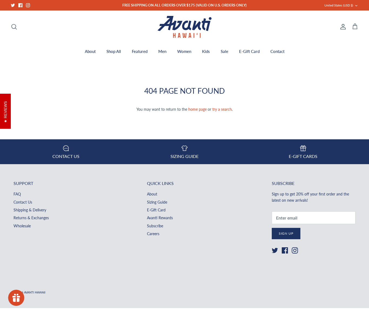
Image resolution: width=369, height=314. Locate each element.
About (90, 51)
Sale (224, 51)
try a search (222, 109)
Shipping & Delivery (30, 210)
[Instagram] (28, 5)
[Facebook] (20, 5)
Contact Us (23, 202)
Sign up (286, 233)
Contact (277, 51)
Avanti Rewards (160, 217)
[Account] (342, 26)
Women (184, 51)
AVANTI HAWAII (34, 292)
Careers (153, 233)
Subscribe (155, 226)
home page (197, 109)
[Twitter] (13, 5)
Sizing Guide (157, 202)
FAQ (17, 194)
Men (162, 51)
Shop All (113, 51)
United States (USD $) (338, 5)
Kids (206, 51)
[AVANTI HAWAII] (184, 27)
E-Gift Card (249, 51)
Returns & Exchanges (31, 217)
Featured (139, 51)
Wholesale (22, 226)
